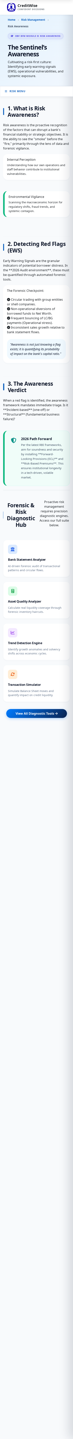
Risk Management (33, 19)
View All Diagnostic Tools (35, 713)
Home (11, 19)
